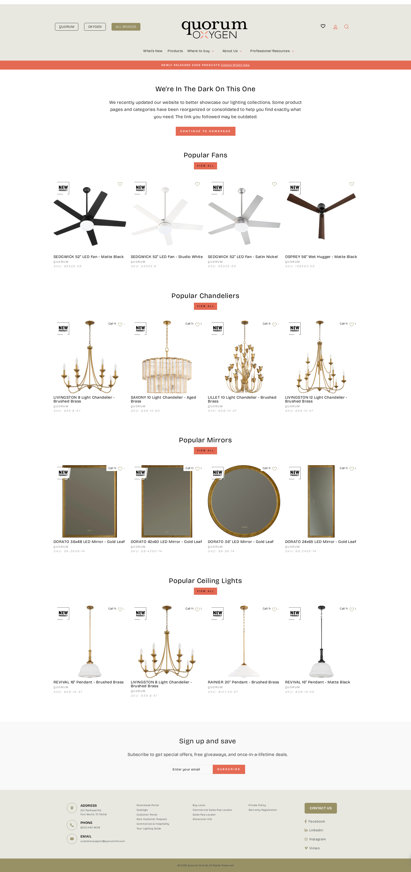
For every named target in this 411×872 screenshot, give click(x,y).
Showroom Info (202, 819)
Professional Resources (270, 51)
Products (175, 51)
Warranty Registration (263, 809)
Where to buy (199, 51)
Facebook (316, 821)
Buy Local (199, 805)
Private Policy (257, 805)
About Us (230, 51)
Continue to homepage (205, 131)
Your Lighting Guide (149, 828)
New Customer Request (152, 819)
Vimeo (314, 848)
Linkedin (316, 830)
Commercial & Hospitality (153, 823)
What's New (152, 51)
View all (205, 165)
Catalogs (142, 809)
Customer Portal (147, 814)
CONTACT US (321, 808)
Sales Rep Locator (204, 814)
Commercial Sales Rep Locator (212, 809)
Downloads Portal (148, 805)
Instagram (317, 839)
